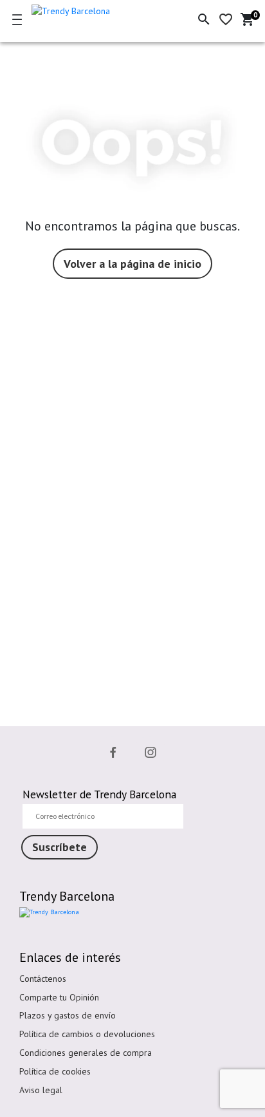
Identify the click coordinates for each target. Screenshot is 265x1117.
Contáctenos (42, 978)
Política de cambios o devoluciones (87, 1034)
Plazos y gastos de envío (67, 1015)
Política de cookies (55, 1071)
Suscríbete (59, 847)
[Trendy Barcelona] (91, 9)
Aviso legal (40, 1090)
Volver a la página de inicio (132, 263)
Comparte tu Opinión (59, 997)
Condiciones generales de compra (85, 1052)
